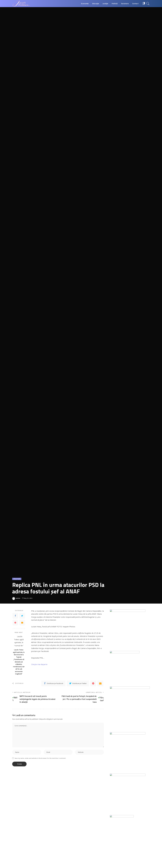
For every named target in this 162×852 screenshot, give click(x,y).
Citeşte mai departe (39, 664)
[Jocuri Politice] (21, 3)
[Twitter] (22, 615)
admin (18, 598)
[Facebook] (15, 615)
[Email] (22, 622)
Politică (17, 579)
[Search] (148, 3)
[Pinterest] (15, 622)
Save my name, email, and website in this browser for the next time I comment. (40, 758)
